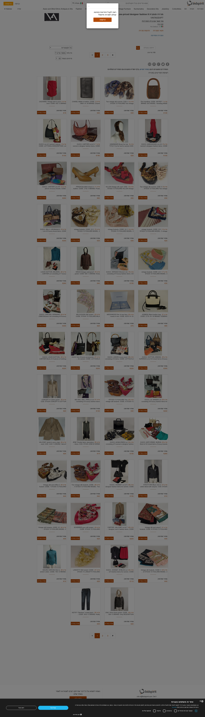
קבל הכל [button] (53, 708)
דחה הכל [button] (21, 708)
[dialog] (102, 708)
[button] (136, 714)
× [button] (200, 701)
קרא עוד (174, 707)
